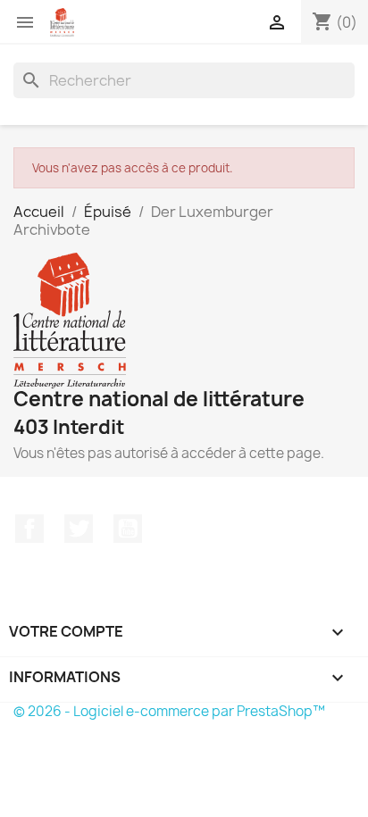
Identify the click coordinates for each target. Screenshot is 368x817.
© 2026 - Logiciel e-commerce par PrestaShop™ (169, 711)
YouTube (127, 528)
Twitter (78, 528)
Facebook (29, 528)
